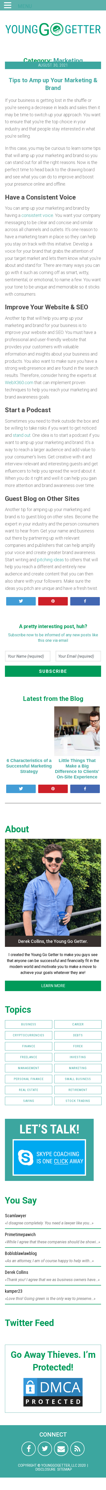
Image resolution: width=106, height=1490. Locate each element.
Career (78, 1024)
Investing (78, 1057)
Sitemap (64, 1469)
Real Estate (28, 1090)
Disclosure (45, 1469)
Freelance (28, 1057)
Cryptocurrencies (28, 1035)
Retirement (78, 1090)
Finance (28, 1046)
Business (28, 1024)
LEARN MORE (53, 985)
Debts (78, 1035)
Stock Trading (78, 1101)
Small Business (78, 1079)
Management (28, 1068)
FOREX (78, 1046)
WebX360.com (19, 382)
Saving (28, 1101)
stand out (22, 435)
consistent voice (37, 215)
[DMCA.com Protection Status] (53, 1406)
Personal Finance (29, 1079)
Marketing (68, 60)
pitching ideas (50, 559)
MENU (25, 6)
